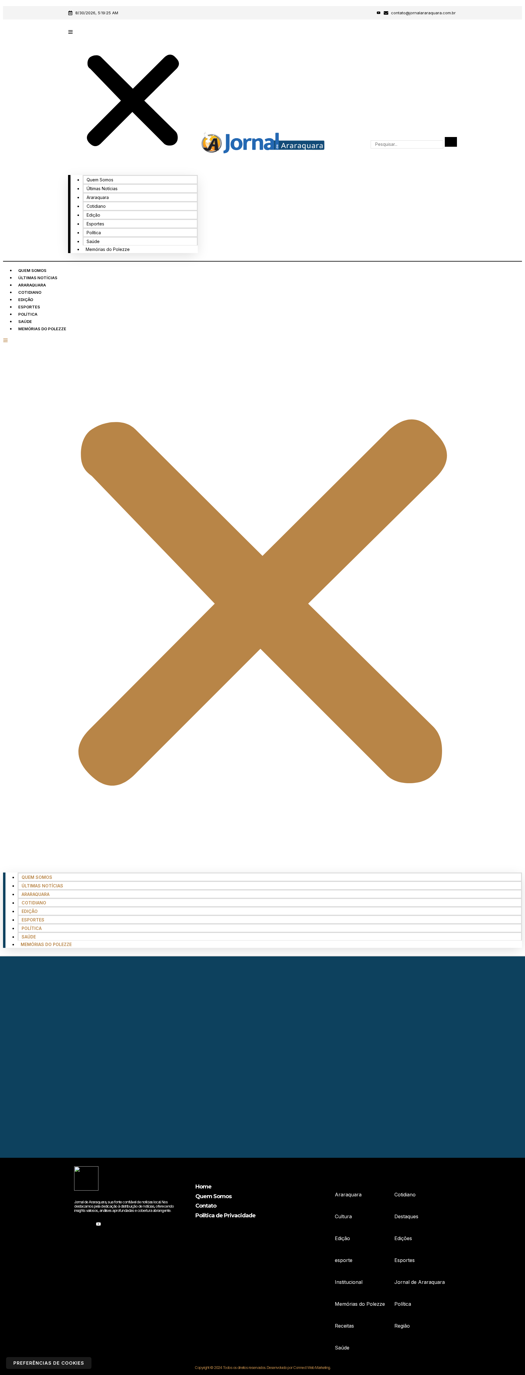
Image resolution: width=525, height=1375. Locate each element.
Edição (93, 215)
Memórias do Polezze (108, 249)
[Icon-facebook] (362, 13)
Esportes (95, 223)
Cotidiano (96, 206)
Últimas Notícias (102, 188)
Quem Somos (100, 179)
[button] (133, 98)
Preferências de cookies (48, 1363)
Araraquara (98, 197)
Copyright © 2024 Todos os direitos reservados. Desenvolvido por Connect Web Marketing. (262, 1367)
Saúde (93, 241)
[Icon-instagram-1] (370, 13)
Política (94, 232)
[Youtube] (378, 13)
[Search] (451, 142)
